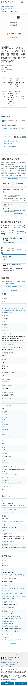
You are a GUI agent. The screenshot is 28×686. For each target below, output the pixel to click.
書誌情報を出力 (8, 143)
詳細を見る (22, 98)
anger (4, 434)
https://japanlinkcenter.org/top (11, 616)
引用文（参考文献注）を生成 (11, 141)
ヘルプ (15, 175)
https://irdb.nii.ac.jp (8, 541)
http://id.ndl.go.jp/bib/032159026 (12, 483)
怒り (3, 422)
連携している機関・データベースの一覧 (14, 166)
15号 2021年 (8, 9)
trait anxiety (5, 429)
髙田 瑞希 (5, 328)
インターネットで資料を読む (8, 664)
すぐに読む (15, 38)
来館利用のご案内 (20, 232)
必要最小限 (7, 683)
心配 (3, 419)
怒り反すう (5, 424)
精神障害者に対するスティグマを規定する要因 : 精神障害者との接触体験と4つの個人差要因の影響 (13, 310)
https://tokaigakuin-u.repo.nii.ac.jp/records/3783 (14, 589)
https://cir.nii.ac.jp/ (7, 607)
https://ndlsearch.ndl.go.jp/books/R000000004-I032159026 (13, 597)
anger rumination (7, 437)
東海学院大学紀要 (10, 6)
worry (4, 432)
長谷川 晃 (5, 330)
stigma (4, 427)
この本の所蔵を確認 (18, 214)
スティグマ (5, 415)
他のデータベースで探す (10, 147)
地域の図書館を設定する (14, 178)
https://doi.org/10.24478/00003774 (12, 506)
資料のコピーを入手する (7, 666)
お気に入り (5, 138)
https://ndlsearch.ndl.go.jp (10, 474)
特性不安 (4, 417)
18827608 (5, 530)
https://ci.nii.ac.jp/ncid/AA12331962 (12, 521)
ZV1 (3, 443)
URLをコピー (9, 138)
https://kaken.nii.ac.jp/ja (9, 631)
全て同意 (21, 683)
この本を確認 (14, 200)
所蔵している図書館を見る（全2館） (14, 129)
